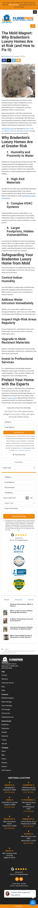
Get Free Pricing (19, 516)
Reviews (4, 762)
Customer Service (8, 683)
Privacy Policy (27, 450)
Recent (6, 600)
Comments (18, 462)
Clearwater (5, 728)
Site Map (23, 883)
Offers (4, 759)
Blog (3, 686)
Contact (4, 675)
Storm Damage (7, 705)
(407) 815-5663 (28, 843)
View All (4, 744)
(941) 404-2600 (9, 828)
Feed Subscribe (20, 454)
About (4, 751)
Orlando (4, 732)
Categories (18, 600)
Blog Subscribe (19, 432)
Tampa (4, 740)
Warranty (5, 679)
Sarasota (5, 736)
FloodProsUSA (8, 56)
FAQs (3, 690)
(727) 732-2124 (28, 792)
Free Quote (19, 906)
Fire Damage (6, 709)
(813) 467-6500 (9, 807)
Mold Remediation (8, 698)
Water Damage (7, 702)
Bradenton (5, 724)
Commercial (6, 713)
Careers (4, 766)
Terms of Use (18, 450)
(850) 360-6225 (28, 826)
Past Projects (6, 770)
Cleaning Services (8, 717)
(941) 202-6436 (9, 792)
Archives (31, 600)
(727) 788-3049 (28, 811)
